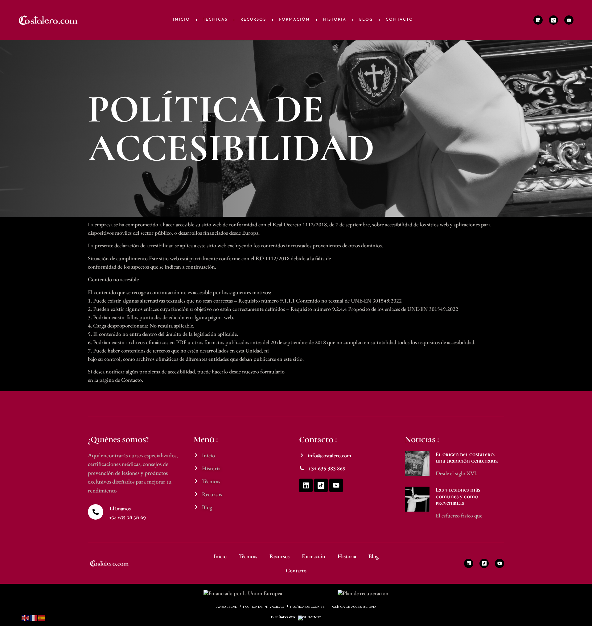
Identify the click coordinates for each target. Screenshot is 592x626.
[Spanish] (42, 617)
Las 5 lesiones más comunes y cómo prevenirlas (458, 496)
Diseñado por (284, 617)
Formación (294, 20)
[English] (26, 617)
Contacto (399, 20)
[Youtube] (569, 20)
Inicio (181, 20)
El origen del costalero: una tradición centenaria (467, 457)
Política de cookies (307, 607)
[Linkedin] (538, 20)
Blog (366, 20)
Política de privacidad (263, 607)
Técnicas (215, 20)
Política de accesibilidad (353, 607)
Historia (334, 20)
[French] (34, 617)
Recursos (253, 20)
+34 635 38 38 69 (127, 517)
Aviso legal (226, 607)
